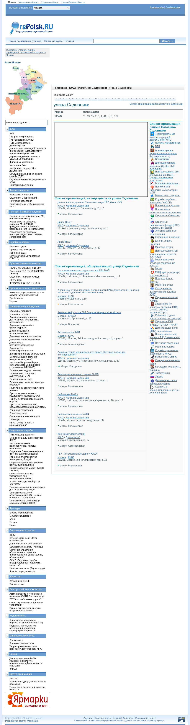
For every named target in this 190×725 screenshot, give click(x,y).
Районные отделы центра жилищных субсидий (23, 458)
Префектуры (16, 298)
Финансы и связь (19, 190)
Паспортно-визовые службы (25, 211)
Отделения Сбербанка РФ (23, 198)
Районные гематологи (21, 410)
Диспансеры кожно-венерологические (19, 332)
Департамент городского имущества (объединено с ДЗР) (26, 621)
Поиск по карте (53, 41)
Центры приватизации (21, 185)
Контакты (128, 718)
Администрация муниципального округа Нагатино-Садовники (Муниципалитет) (92, 353)
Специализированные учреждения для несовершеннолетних (21, 476)
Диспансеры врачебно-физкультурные (21, 326)
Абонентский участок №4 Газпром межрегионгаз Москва (89, 312)
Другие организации (20, 674)
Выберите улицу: (63, 95)
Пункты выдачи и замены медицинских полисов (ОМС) (24, 394)
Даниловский (73, 437)
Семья (13, 654)
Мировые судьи (164, 247)
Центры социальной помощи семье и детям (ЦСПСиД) (164, 253)
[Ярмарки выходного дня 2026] (25, 699)
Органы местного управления (26, 288)
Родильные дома (164, 346)
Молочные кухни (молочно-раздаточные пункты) (162, 262)
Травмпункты (162, 373)
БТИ (157, 146)
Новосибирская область (73, 2)
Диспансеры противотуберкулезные (21, 343)
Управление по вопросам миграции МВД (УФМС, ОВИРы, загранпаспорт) (164, 308)
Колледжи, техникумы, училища (26, 547)
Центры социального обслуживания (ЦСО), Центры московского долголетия (164, 176)
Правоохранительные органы (25, 263)
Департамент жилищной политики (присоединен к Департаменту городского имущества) (27, 150)
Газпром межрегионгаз (167, 142)
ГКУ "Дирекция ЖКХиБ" (21, 140)
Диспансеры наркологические (25, 336)
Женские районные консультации (27, 353)
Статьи (70, 41)
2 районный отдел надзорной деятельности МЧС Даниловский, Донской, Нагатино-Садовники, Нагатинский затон (99, 291)
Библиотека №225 (68, 394)
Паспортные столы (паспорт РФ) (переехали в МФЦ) (165, 337)
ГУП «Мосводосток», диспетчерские (20, 144)
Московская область (28, 2)
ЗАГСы (13, 669)
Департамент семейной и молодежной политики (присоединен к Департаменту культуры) (25, 662)
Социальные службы (21, 430)
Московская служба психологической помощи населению (22, 445)
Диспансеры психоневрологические (21, 349)
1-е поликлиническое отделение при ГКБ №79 (83, 270)
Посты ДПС (15, 280)
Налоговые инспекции (21, 194)
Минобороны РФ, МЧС (22, 635)
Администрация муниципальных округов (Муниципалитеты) (163, 153)
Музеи (158, 268)
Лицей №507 (65, 222)
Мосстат (13, 678)
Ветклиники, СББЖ (166, 356)
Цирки (12, 525)
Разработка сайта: (15, 720)
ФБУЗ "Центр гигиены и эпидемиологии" (21, 423)
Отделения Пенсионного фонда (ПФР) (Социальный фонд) (164, 224)
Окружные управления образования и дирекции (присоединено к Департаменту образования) (26, 553)
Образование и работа (22, 530)
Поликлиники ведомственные (25, 370)
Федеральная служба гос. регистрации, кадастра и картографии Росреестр (22, 628)
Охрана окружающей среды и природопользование (25, 609)
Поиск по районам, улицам (25, 41)
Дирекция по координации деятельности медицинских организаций (24, 319)
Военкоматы (162, 159)
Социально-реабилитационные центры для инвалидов (164, 389)
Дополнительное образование (25, 543)
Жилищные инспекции (167, 237)
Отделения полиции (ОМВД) (24, 276)
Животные (15, 576)
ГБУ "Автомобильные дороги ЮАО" (78, 453)
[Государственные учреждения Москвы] (31, 35)
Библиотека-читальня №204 (73, 414)
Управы (159, 376)
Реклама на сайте (145, 718)
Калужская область (50, 2)
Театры (13, 522)
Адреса (87, 718)
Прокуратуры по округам (22, 249)
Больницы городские (166, 183)
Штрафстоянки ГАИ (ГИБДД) (24, 283)
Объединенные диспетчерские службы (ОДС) (163, 291)
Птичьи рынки (16, 584)
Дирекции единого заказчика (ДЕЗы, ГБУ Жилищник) (162, 165)
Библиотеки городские (167, 195)
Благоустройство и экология (25, 589)
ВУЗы (12, 535)
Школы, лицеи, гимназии (22, 571)
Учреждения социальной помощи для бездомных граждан (27, 488)
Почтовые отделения (167, 343)
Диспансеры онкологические (24, 339)
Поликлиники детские (167, 205)
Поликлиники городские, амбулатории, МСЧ (164, 189)
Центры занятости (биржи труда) (27, 568)
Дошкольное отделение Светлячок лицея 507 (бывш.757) (90, 202)
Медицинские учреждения (24, 306)
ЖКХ (12, 129)
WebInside (32, 720)
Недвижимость (17, 615)
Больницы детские (19, 314)
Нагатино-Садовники (92, 87)
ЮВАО (72, 316)
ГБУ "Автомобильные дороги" (25, 599)
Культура (14, 508)
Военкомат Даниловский (71, 434)
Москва (62, 87)
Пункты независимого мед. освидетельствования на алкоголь (27, 405)
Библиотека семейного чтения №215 (78, 374)
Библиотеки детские (20, 516)
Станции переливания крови (24, 416)
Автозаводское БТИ (69, 332)
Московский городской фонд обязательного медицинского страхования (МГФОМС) (24, 364)
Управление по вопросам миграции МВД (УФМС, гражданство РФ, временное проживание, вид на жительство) (26, 225)
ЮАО (72, 87)
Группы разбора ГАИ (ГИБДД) (25, 268)
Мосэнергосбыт (17, 165)
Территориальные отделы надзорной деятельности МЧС (162, 136)
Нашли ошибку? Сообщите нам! (165, 7)
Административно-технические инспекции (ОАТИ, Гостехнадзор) (26, 595)
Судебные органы (19, 242)
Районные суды (164, 284)
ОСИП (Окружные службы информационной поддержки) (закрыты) (25, 562)
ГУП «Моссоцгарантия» (22, 434)
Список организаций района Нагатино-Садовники (156, 104)
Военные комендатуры (21, 643)
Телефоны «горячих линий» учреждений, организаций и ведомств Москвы (26, 52)
